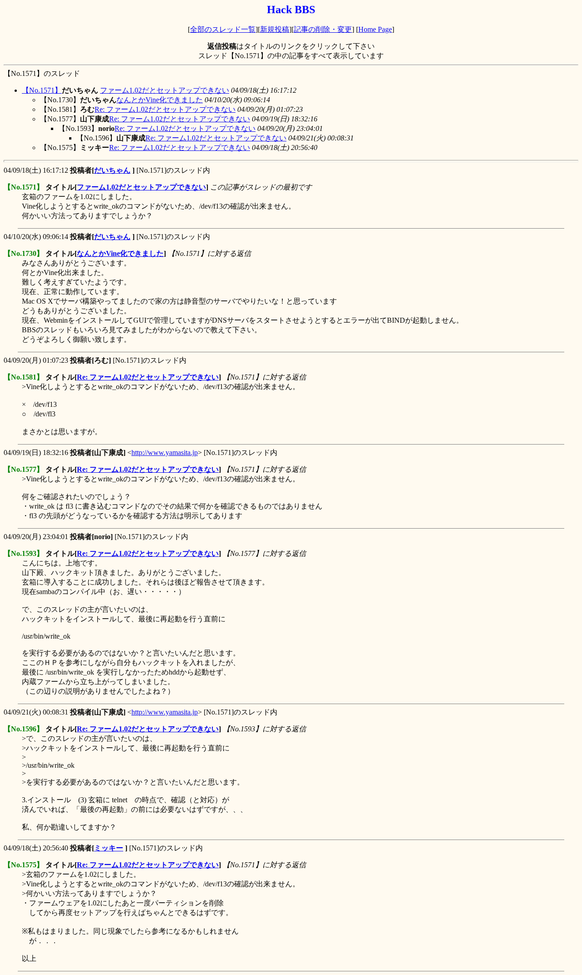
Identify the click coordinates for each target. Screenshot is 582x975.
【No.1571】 (42, 90)
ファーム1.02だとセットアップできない (164, 90)
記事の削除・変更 (323, 29)
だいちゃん (112, 170)
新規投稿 (274, 29)
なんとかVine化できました (159, 100)
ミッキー (108, 848)
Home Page (375, 29)
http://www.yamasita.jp (164, 452)
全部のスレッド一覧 (223, 29)
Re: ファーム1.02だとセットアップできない (165, 109)
